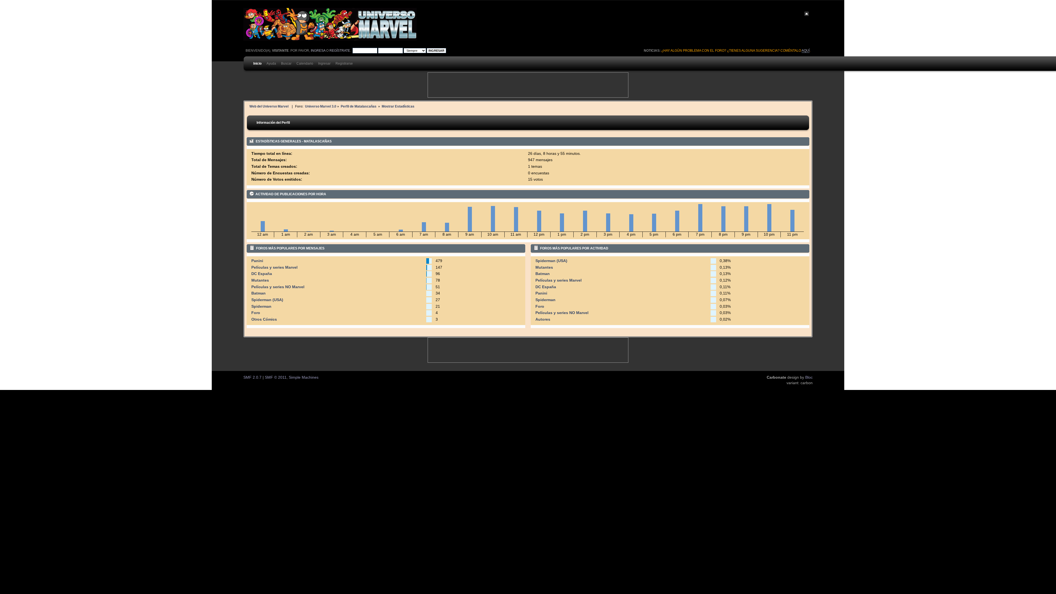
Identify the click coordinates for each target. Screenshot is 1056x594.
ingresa (318, 51)
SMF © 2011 (276, 377)
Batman (258, 293)
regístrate (339, 51)
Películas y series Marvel (274, 267)
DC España (261, 274)
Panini (257, 261)
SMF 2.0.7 (252, 377)
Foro (255, 313)
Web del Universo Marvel (268, 106)
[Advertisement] (528, 85)
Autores (542, 319)
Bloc (809, 377)
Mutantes (260, 280)
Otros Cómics (264, 319)
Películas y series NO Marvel (277, 287)
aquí (806, 51)
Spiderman (261, 306)
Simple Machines (303, 377)
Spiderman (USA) (267, 300)
